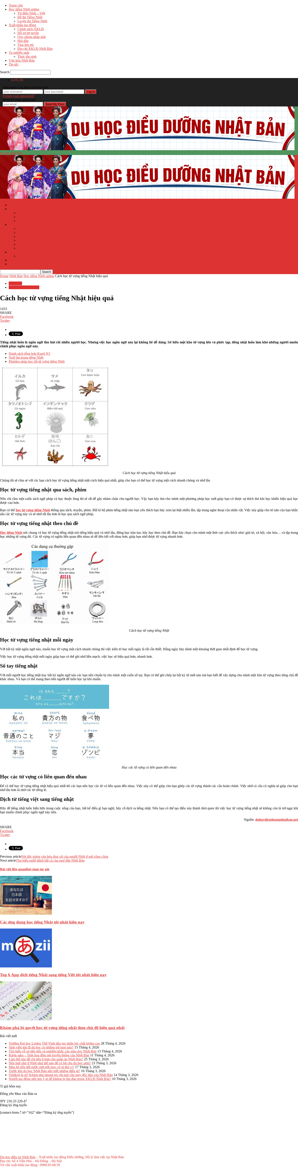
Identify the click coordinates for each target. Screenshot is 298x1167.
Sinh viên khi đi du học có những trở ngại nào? (41, 1047)
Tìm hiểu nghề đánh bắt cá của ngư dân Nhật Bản (50, 860)
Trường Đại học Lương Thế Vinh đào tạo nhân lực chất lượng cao (54, 1043)
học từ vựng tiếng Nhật (33, 510)
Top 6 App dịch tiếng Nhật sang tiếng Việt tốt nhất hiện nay (53, 974)
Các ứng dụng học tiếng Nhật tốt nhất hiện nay (42, 922)
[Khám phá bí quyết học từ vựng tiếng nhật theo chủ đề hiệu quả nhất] (26, 1019)
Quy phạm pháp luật (31, 37)
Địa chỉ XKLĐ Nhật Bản (35, 48)
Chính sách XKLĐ (30, 29)
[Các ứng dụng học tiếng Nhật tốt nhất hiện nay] (26, 913)
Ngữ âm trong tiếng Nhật (26, 357)
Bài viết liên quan (13, 869)
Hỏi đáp (23, 41)
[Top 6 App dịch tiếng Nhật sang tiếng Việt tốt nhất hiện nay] (26, 966)
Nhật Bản (15, 283)
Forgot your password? (18, 96)
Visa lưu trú (25, 45)
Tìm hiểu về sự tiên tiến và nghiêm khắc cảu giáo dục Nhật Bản (52, 1051)
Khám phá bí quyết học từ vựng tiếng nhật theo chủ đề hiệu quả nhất (62, 1027)
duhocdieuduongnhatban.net (276, 819)
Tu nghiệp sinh (19, 52)
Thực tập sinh (26, 56)
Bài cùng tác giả (37, 869)
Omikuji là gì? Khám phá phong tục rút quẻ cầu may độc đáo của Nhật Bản (61, 1075)
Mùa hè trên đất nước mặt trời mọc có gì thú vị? (41, 1067)
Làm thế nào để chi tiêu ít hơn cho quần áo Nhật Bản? (46, 1059)
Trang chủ (16, 5)
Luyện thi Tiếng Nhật (32, 21)
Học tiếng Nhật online (24, 9)
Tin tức (14, 64)
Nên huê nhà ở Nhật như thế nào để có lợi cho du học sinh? (50, 1063)
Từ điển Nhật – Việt (31, 13)
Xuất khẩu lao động (22, 25)
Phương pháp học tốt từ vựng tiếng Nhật (37, 361)
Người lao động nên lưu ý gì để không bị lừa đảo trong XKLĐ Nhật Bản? (60, 1079)
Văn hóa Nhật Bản (22, 60)
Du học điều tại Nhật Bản (17, 1157)
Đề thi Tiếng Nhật (29, 17)
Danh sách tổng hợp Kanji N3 (29, 353)
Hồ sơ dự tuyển (28, 33)
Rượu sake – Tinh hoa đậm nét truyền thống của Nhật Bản (49, 1055)
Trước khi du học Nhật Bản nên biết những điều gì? (44, 1071)
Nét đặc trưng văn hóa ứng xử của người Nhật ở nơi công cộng (64, 856)
